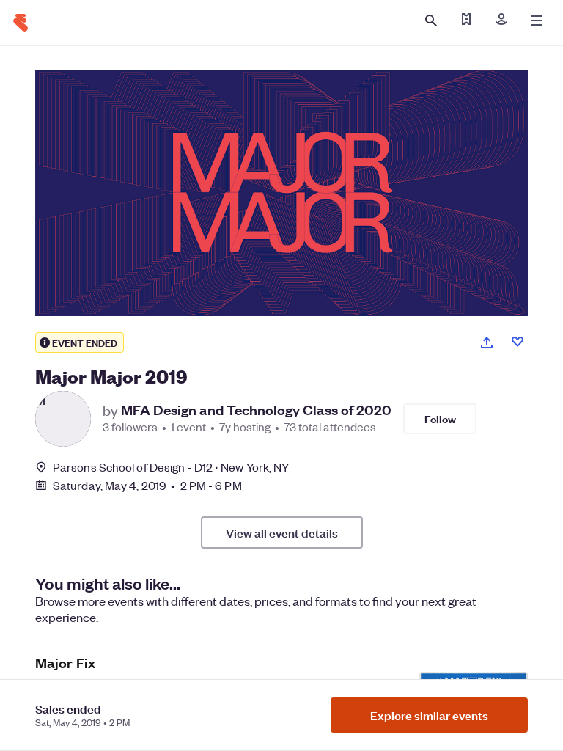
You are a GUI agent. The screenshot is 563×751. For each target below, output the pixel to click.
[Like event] (517, 341)
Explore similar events (429, 715)
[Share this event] (486, 342)
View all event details (282, 532)
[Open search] (431, 20)
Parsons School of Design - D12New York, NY (171, 467)
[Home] (20, 23)
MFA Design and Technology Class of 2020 (256, 410)
